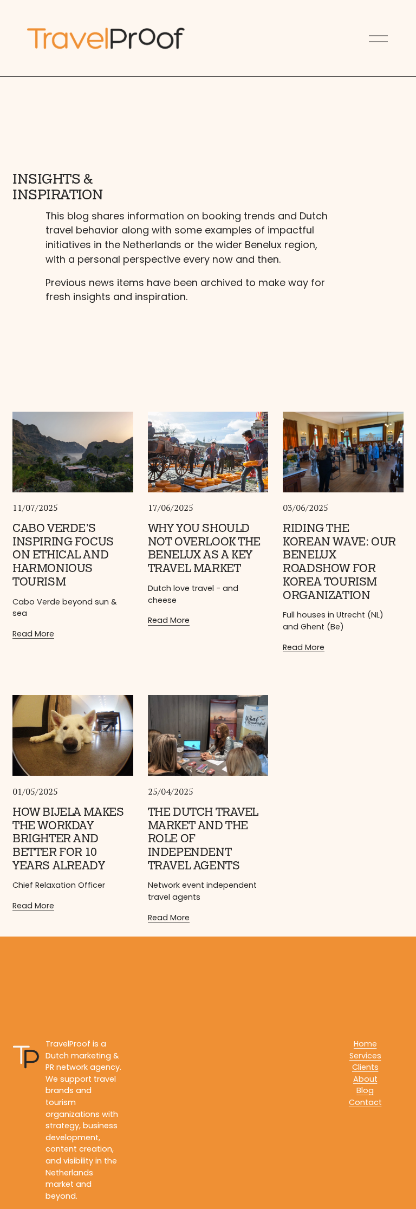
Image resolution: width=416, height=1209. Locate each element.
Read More (33, 633)
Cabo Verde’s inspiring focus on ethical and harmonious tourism (63, 555)
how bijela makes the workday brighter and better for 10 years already (67, 839)
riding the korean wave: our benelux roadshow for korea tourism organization (339, 562)
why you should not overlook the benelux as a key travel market (204, 548)
